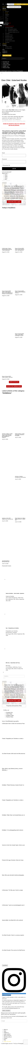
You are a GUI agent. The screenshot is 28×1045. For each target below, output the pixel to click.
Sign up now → (5, 173)
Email (3, 152)
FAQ (3, 49)
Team (5, 1031)
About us (6, 1029)
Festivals (6, 18)
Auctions (6, 20)
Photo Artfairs (7, 33)
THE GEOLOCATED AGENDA (9, 26)
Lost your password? (6, 172)
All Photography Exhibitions (12, 29)
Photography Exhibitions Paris (13, 30)
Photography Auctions (8, 36)
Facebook (6, 61)
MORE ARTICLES (14, 382)
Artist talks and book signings (10, 40)
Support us (4, 52)
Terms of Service (7, 1035)
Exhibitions (7, 15)
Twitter (6, 63)
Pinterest (6, 67)
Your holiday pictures (8, 48)
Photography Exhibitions (9, 27)
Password (4, 159)
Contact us (4, 51)
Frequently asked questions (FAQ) (14, 705)
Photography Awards (8, 39)
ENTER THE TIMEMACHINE (14, 386)
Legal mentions (7, 1034)
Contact (5, 1038)
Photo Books (7, 42)
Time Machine (6, 23)
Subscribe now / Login (14, 201)
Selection (4, 43)
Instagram (6, 64)
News (6, 17)
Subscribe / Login (7, 55)
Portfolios (4, 45)
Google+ (6, 66)
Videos (6, 21)
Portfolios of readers (8, 46)
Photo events (5, 24)
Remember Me (6, 165)
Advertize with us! (8, 1037)
